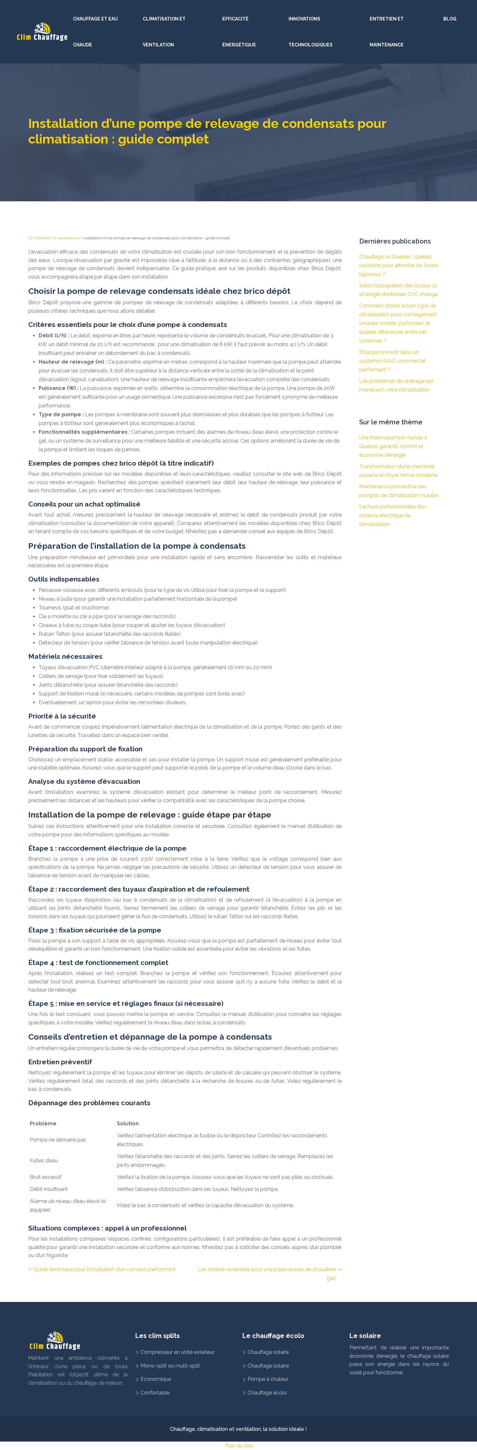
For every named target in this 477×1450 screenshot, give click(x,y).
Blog (450, 18)
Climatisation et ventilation (164, 31)
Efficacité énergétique (239, 31)
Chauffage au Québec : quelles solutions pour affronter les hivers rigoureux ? (398, 265)
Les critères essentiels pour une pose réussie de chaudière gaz (267, 1273)
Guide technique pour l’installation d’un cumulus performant (105, 1269)
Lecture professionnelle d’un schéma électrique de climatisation (392, 515)
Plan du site (238, 1446)
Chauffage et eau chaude (95, 31)
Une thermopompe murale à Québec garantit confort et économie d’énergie (393, 446)
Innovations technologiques (310, 31)
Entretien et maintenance (387, 31)
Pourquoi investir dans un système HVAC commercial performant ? (392, 361)
